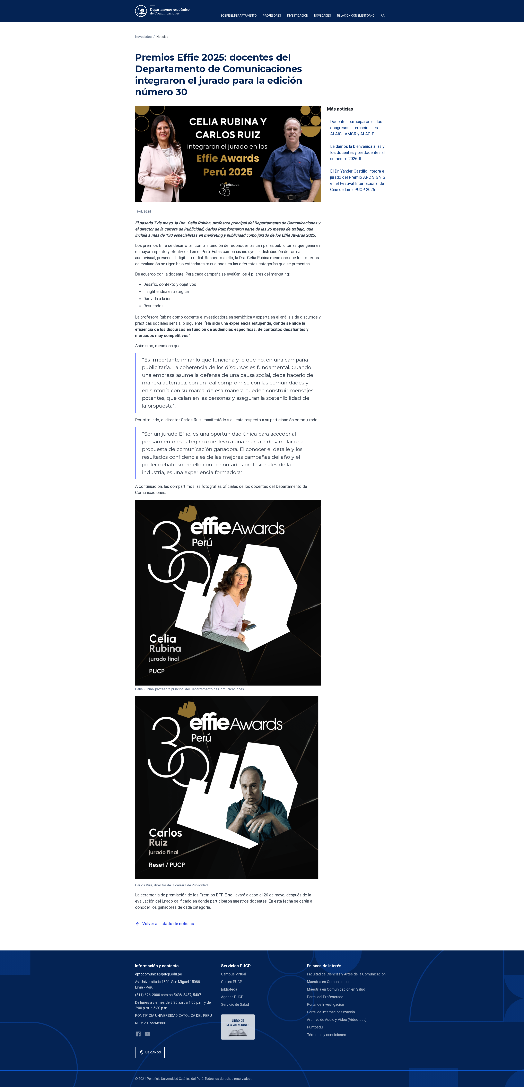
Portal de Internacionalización (331, 1012)
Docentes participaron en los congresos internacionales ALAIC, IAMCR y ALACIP (356, 127)
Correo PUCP (231, 982)
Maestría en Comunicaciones (331, 982)
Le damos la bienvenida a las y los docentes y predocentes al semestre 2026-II (357, 152)
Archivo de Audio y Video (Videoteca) (337, 1019)
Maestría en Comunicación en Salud (336, 989)
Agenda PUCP (232, 997)
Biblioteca (229, 989)
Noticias (162, 37)
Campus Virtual (233, 974)
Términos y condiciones (326, 1035)
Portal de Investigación (325, 1004)
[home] (162, 11)
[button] (238, 16)
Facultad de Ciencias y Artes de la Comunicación (346, 974)
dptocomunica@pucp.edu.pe (158, 974)
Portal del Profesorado (325, 997)
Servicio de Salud (235, 1004)
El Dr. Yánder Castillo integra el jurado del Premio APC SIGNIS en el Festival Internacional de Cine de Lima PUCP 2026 (357, 180)
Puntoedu (315, 1027)
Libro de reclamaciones (238, 1023)
